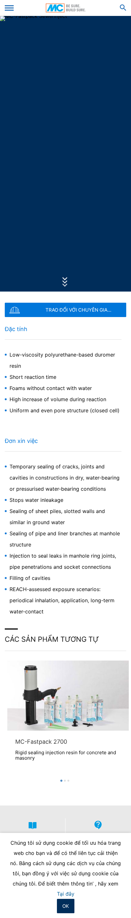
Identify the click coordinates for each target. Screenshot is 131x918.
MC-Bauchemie (66, 8)
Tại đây (65, 894)
